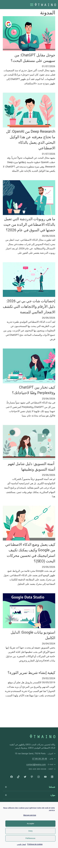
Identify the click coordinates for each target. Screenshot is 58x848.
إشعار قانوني (21, 844)
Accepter (30, 823)
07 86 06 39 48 (39, 758)
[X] (25, 777)
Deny (30, 831)
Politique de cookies (35, 844)
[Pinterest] (32, 777)
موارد (52, 795)
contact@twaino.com (36, 764)
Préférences (30, 838)
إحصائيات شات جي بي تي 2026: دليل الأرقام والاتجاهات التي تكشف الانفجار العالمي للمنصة (29, 306)
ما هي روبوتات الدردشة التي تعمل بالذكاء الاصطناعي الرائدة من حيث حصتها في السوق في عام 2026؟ (29, 224)
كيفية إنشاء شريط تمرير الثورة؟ (31, 672)
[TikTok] (18, 777)
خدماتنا (52, 787)
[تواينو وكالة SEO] (42, 736)
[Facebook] (11, 777)
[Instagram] (38, 777)
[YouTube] (45, 777)
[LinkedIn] (52, 777)
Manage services (29, 815)
